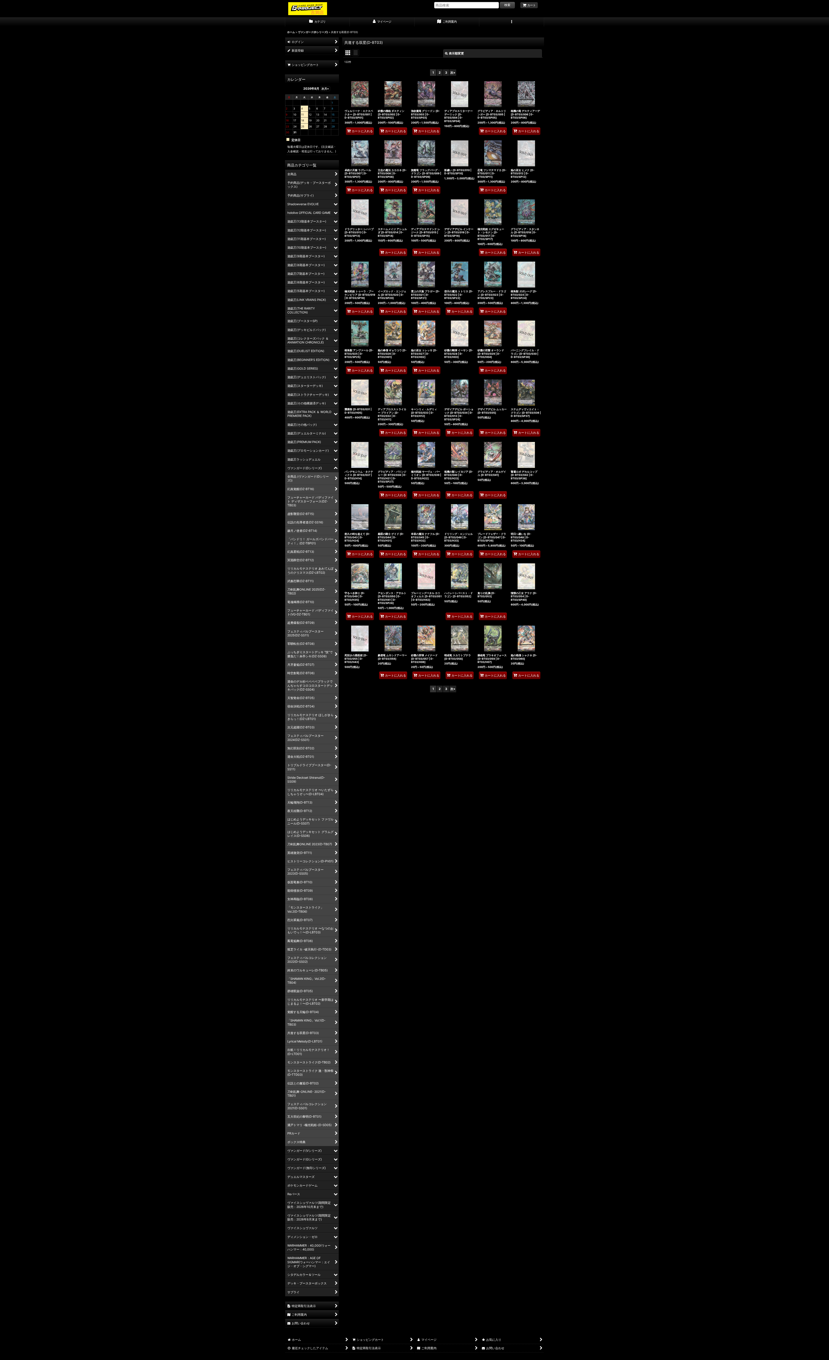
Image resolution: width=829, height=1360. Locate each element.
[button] (511, 22)
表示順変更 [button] (456, 53)
